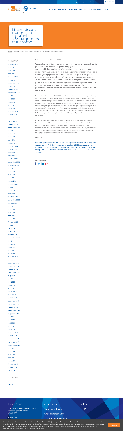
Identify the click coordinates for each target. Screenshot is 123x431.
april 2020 (11, 288)
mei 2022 (11, 212)
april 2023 (11, 178)
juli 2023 (11, 168)
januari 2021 (12, 260)
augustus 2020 (13, 276)
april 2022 (11, 216)
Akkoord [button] (114, 425)
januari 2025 (12, 115)
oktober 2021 (13, 235)
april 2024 (11, 140)
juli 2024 (11, 130)
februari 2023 (13, 184)
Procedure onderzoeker (56, 418)
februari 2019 (13, 332)
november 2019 (13, 304)
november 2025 (13, 86)
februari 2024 (13, 146)
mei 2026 (11, 70)
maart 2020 (12, 291)
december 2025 (13, 83)
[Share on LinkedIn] (42, 163)
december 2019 (13, 301)
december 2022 (13, 190)
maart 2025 (12, 108)
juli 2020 (11, 279)
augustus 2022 (13, 203)
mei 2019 (11, 323)
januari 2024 (12, 149)
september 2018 (14, 345)
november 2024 (13, 121)
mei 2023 (11, 175)
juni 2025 (11, 99)
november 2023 (13, 156)
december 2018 (13, 339)
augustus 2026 (13, 64)
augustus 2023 (13, 165)
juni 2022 (11, 209)
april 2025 (11, 105)
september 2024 (14, 127)
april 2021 (11, 250)
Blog (9, 381)
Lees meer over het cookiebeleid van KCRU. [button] (17, 428)
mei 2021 (11, 247)
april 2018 (11, 358)
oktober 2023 (13, 159)
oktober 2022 (13, 197)
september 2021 (14, 238)
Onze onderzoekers (54, 413)
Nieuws (10, 384)
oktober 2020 (13, 269)
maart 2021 (12, 254)
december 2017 (13, 370)
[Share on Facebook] (35, 163)
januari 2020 (12, 298)
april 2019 (11, 326)
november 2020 (13, 266)
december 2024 (13, 118)
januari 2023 (12, 187)
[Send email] (46, 163)
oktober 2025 (13, 89)
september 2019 (14, 310)
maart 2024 (12, 143)
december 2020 (13, 263)
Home (10, 51)
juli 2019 (11, 317)
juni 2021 (11, 244)
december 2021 (13, 228)
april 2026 (11, 74)
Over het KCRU (51, 404)
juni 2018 (11, 351)
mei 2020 (11, 285)
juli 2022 (11, 206)
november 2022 (13, 194)
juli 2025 (11, 96)
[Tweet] (39, 163)
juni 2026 (11, 67)
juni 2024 (11, 134)
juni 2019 (11, 320)
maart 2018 (12, 361)
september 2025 (14, 93)
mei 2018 (11, 355)
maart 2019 (12, 329)
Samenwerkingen (53, 409)
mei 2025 (11, 102)
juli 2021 (11, 241)
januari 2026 (12, 80)
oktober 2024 (13, 124)
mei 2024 (11, 137)
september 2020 (14, 272)
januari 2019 (12, 336)
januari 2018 (12, 367)
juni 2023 (11, 171)
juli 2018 (11, 348)
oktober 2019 (13, 307)
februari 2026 (13, 77)
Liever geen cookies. (38, 428)
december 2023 (13, 153)
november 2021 (13, 231)
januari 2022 (12, 225)
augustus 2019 (13, 313)
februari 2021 (13, 257)
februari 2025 (13, 111)
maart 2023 (12, 181)
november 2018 (13, 342)
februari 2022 (13, 222)
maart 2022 (12, 219)
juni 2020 (11, 282)
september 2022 (14, 200)
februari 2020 (13, 295)
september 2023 (14, 162)
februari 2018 (13, 364)
